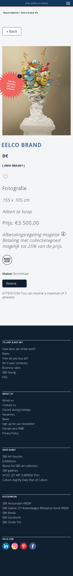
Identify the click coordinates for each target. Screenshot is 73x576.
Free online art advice (36, 3)
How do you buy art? (15, 358)
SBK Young (9, 372)
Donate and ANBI (13, 428)
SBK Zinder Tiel (11, 522)
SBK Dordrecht (11, 517)
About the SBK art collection (20, 466)
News (5, 419)
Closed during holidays (16, 410)
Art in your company (14, 363)
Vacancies (8, 414)
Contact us (9, 405)
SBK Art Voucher (12, 456)
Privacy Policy (10, 433)
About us (8, 400)
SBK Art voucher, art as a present (11, 85)
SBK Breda (9, 513)
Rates (5, 353)
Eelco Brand (21, 145)
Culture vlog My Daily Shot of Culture (24, 480)
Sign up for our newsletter (18, 424)
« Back (11, 31)
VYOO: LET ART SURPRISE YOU (20, 475)
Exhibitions (9, 461)
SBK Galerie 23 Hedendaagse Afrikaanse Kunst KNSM (35, 508)
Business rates (11, 368)
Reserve (11, 283)
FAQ (4, 377)
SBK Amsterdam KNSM (16, 503)
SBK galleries (10, 470)
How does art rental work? (18, 349)
